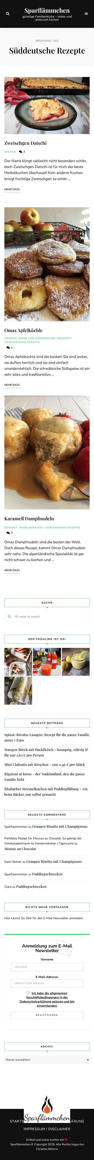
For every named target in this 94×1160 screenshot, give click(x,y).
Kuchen (10, 152)
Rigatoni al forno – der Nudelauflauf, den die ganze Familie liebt (44, 777)
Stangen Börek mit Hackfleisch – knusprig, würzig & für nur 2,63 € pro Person (46, 752)
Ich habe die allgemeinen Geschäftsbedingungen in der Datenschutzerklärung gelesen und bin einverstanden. (47, 999)
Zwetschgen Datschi (25, 143)
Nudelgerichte (31, 527)
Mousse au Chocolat (20, 848)
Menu (86, 13)
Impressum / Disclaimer (47, 1129)
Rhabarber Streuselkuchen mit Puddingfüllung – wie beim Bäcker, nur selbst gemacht (46, 791)
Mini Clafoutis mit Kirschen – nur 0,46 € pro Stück (44, 764)
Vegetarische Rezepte (22, 342)
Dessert (64, 338)
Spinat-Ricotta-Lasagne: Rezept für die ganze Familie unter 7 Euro (46, 737)
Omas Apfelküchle (23, 330)
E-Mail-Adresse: (47, 977)
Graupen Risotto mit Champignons (59, 826)
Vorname (47, 959)
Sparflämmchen (47, 10)
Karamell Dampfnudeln (29, 518)
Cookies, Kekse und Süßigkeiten (29, 338)
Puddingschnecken (47, 874)
